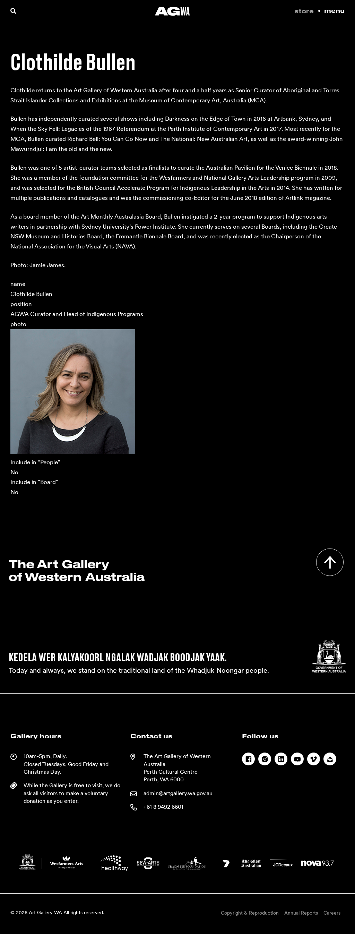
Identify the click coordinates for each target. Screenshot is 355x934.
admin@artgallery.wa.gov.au (178, 793)
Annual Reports (301, 913)
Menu (334, 11)
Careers (331, 913)
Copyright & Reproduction (250, 913)
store (304, 11)
